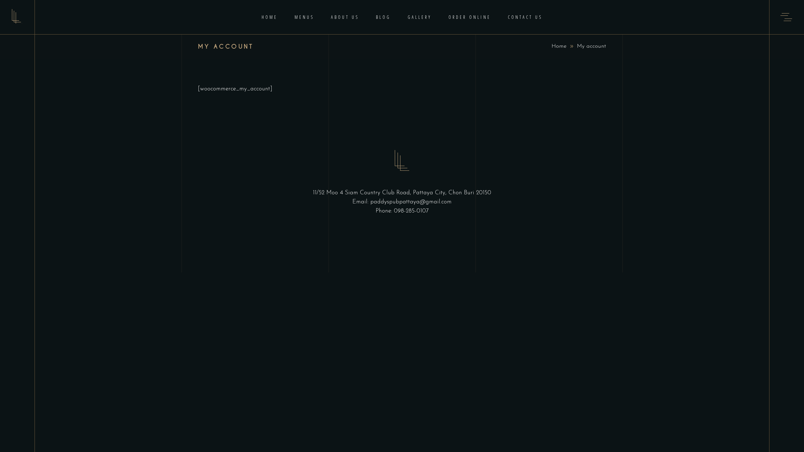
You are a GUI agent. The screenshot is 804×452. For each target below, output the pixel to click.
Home (559, 46)
